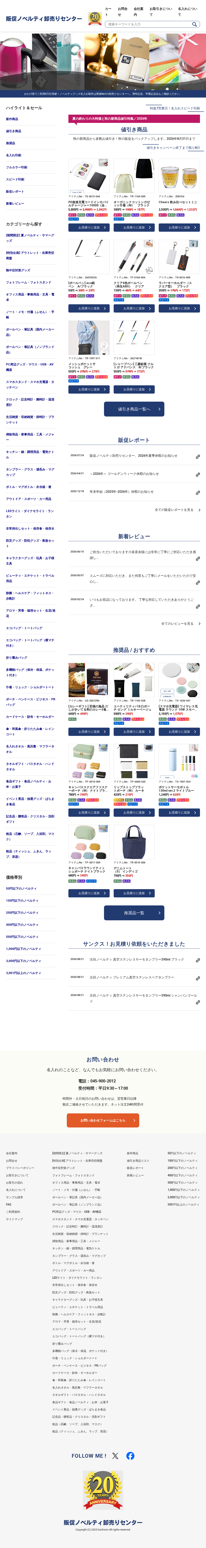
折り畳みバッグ (16, 657)
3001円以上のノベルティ (183, 1204)
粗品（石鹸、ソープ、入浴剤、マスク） (30, 836)
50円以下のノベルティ (21, 888)
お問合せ (11, 1160)
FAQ (8, 1204)
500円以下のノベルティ (22, 937)
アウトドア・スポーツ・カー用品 (28, 499)
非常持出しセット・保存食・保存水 (30, 528)
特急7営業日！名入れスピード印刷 (175, 108)
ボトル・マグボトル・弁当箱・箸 (28, 487)
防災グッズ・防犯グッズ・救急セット (30, 543)
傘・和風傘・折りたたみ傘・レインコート (30, 731)
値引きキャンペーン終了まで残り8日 (173, 148)
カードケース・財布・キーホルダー (30, 717)
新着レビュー (15, 203)
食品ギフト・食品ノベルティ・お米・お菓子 (28, 784)
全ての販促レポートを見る (174, 510)
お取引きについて (17, 1175)
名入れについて (16, 1189)
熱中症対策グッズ (18, 270)
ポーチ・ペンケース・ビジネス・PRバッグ (30, 702)
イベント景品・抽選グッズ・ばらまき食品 (30, 801)
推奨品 (10, 143)
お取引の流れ (14, 1182)
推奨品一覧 (134, 912)
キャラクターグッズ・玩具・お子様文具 (30, 560)
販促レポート (15, 191)
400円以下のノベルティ (22, 925)
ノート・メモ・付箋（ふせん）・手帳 (30, 314)
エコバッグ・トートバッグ (24, 628)
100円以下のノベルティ (22, 900)
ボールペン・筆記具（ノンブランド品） (30, 349)
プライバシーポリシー (20, 1167)
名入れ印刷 (13, 155)
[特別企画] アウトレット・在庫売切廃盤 (30, 255)
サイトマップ (14, 1219)
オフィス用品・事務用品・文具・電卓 (30, 297)
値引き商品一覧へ (134, 409)
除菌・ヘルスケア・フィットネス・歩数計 (30, 595)
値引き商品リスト (138, 1160)
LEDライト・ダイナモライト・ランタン (30, 513)
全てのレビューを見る (177, 623)
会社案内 (11, 1153)
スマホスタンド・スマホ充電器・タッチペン (30, 384)
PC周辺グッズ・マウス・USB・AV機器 (30, 367)
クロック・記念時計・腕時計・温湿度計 (30, 402)
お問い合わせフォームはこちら (103, 1120)
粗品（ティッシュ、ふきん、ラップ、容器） (28, 854)
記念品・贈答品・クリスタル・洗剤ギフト (30, 819)
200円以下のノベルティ (22, 912)
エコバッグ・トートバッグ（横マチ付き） (30, 642)
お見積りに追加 (89, 227)
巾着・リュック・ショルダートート (30, 687)
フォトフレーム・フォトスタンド (28, 282)
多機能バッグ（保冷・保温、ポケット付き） (30, 672)
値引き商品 (13, 131)
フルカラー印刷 (16, 167)
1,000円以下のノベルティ (23, 949)
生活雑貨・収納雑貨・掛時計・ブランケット (30, 419)
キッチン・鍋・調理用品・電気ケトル (30, 454)
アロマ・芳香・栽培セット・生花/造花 (31, 613)
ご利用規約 (13, 1211)
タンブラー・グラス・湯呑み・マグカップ (30, 472)
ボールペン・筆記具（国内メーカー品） (30, 332)
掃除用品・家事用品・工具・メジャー (30, 437)
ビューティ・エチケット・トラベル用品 (30, 578)
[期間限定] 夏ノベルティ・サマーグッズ (30, 238)
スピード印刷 (15, 179)
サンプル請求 (14, 1197)
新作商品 (12, 119)
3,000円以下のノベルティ (23, 961)
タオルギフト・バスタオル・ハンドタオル (30, 766)
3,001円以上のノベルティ (23, 973)
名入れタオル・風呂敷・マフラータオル (30, 749)
